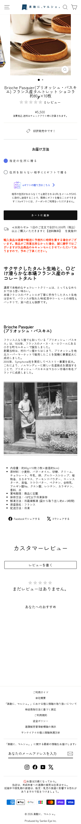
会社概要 (40, 698)
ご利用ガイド (40, 692)
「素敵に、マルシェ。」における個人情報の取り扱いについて (40, 703)
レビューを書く (41, 565)
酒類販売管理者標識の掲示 (40, 726)
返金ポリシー (40, 721)
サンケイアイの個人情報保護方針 (40, 732)
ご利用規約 (40, 715)
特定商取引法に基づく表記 (40, 709)
